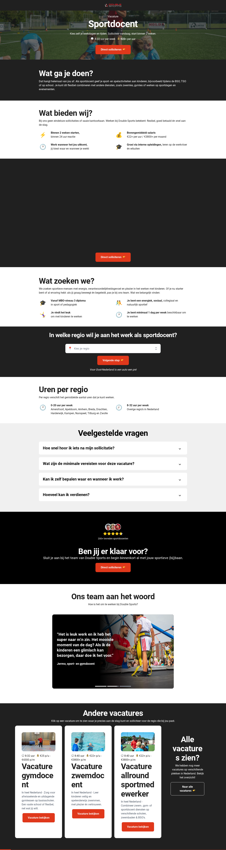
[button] (113, 348)
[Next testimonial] (143, 651)
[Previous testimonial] (82, 651)
